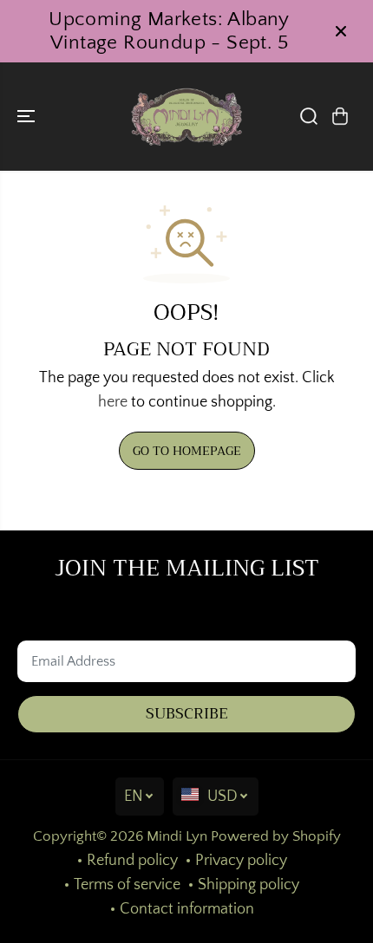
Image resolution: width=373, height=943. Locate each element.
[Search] (308, 116)
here (113, 402)
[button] (27, 116)
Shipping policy (248, 885)
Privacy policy (241, 860)
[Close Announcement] (341, 31)
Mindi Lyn (177, 836)
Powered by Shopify (276, 836)
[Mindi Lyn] (186, 116)
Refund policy (132, 860)
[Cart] (340, 116)
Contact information (187, 909)
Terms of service (127, 885)
